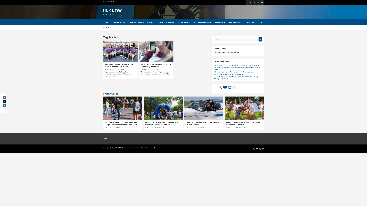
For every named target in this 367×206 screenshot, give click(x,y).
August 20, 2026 (190, 127)
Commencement (184, 22)
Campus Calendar (166, 22)
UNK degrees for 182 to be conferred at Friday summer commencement (236, 65)
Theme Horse (134, 148)
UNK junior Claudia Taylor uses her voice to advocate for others (119, 65)
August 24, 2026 (109, 127)
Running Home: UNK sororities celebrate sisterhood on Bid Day (243, 123)
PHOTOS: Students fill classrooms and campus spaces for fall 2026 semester (121, 123)
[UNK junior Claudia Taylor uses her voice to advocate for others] (120, 51)
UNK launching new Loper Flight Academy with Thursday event (233, 72)
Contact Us (249, 22)
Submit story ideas (219, 52)
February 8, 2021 (145, 69)
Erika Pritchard (120, 127)
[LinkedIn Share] (4, 105)
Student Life (220, 22)
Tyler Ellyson (120, 69)
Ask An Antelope (137, 22)
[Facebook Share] (4, 97)
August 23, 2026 (150, 127)
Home (107, 22)
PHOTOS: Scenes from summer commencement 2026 (231, 74)
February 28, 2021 (110, 69)
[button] (4, 109)
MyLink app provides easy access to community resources (155, 65)
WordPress (157, 148)
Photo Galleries (111, 94)
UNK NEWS (112, 11)
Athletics (151, 22)
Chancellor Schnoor (202, 22)
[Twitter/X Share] (4, 101)
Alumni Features (119, 22)
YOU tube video (235, 22)
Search (260, 39)
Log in (105, 139)
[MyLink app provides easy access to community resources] (156, 51)
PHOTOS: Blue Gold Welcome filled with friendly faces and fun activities (161, 123)
